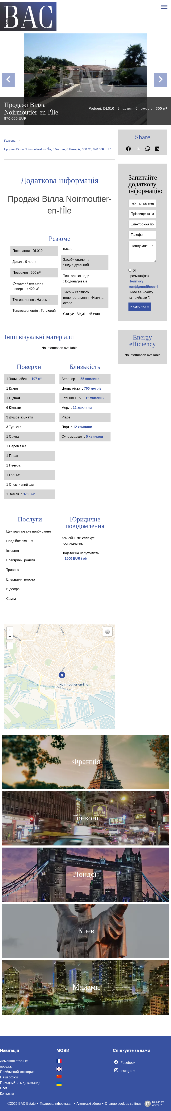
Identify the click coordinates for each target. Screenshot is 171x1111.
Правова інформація (56, 1103)
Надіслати (140, 306)
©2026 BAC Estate (22, 1103)
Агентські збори (89, 1103)
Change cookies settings (123, 1103)
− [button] (10, 636)
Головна (9, 140)
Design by (158, 1104)
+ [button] (10, 630)
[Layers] (107, 631)
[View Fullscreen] (10, 645)
